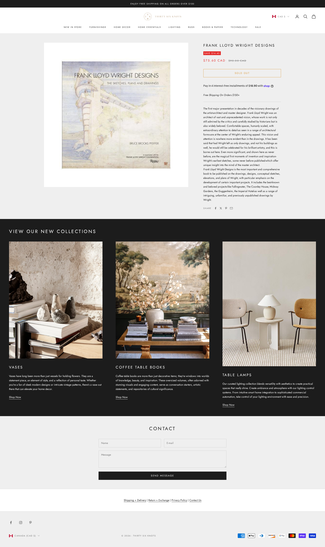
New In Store (73, 27)
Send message (162, 475)
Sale (258, 27)
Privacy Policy (179, 500)
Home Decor (122, 27)
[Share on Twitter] (220, 208)
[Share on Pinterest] (226, 208)
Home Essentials (149, 27)
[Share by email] (231, 208)
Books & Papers (212, 27)
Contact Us (195, 500)
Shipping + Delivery (135, 500)
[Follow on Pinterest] (30, 522)
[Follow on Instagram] (21, 522)
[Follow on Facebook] (11, 522)
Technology (239, 27)
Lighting (175, 27)
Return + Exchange (158, 500)
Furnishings (97, 27)
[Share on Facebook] (215, 208)
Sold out (242, 73)
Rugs (191, 27)
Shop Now (15, 397)
